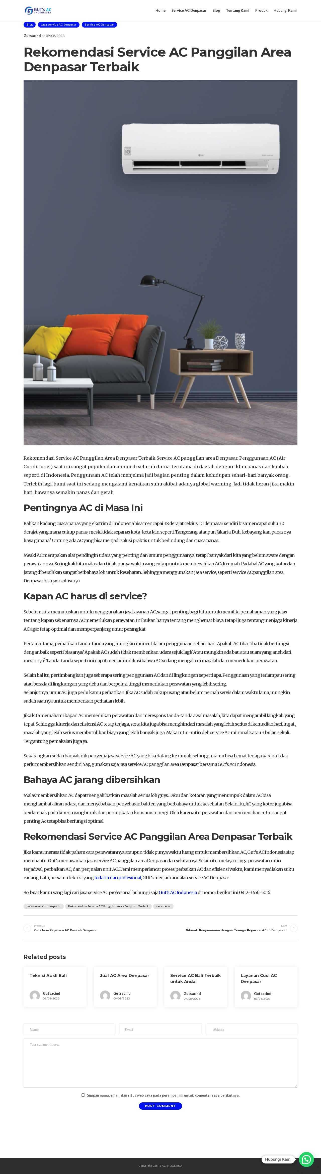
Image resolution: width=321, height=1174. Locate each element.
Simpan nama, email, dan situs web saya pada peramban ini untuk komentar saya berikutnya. (163, 1095)
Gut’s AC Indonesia (178, 892)
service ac (163, 906)
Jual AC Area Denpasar (124, 975)
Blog (216, 10)
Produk (261, 10)
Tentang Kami (237, 10)
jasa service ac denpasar (44, 906)
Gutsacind (32, 36)
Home (160, 10)
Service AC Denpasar (189, 10)
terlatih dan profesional (117, 878)
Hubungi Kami (285, 10)
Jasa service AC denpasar (58, 24)
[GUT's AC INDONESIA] (38, 10)
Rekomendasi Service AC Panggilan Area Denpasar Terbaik (108, 906)
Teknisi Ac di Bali (48, 975)
